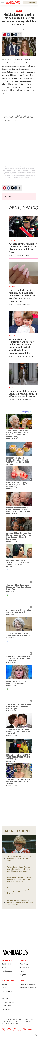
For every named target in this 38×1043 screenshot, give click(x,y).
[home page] (12, 2)
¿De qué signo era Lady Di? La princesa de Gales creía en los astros (19, 859)
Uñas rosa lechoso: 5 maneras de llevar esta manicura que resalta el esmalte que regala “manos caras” (22, 295)
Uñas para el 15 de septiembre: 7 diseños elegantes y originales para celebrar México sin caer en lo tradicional (20, 891)
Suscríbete (30, 2)
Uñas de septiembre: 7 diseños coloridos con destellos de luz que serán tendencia (19, 879)
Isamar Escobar (27, 255)
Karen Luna (26, 304)
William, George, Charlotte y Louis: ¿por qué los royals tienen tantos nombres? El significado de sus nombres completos (21, 346)
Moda (11, 387)
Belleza (19, 11)
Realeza (12, 240)
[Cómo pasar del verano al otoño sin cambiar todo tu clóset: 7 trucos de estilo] (23, 373)
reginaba (24, 29)
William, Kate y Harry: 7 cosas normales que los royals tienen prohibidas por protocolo (19, 869)
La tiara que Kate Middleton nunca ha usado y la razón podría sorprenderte (20, 902)
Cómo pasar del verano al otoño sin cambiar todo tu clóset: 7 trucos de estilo (23, 393)
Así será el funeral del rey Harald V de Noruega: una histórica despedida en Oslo (23, 248)
